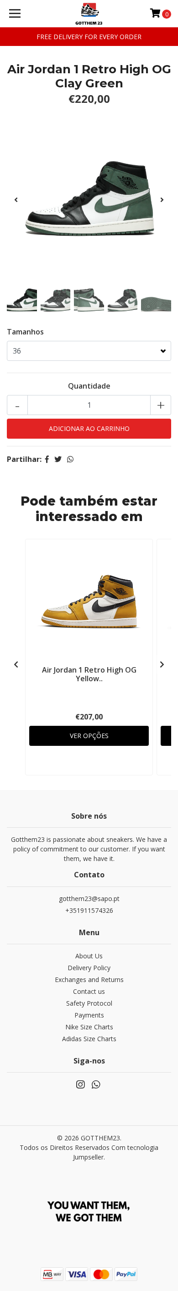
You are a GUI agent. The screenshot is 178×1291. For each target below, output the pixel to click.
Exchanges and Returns (89, 979)
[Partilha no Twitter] (58, 459)
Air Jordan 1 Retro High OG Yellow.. (89, 674)
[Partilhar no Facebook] (47, 459)
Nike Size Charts (89, 1027)
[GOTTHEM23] (89, 13)
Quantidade (89, 386)
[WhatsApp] (96, 1086)
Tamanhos (25, 332)
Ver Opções (89, 735)
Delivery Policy (89, 967)
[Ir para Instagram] (80, 1086)
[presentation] (16, 200)
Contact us (89, 991)
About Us (89, 956)
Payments (89, 1015)
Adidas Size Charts (89, 1038)
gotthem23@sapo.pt (89, 898)
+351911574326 (89, 910)
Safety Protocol (89, 1003)
